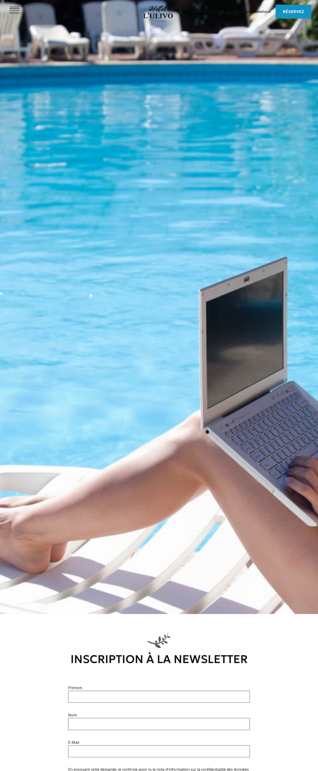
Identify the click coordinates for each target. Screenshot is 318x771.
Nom (72, 715)
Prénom (75, 687)
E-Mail (73, 742)
